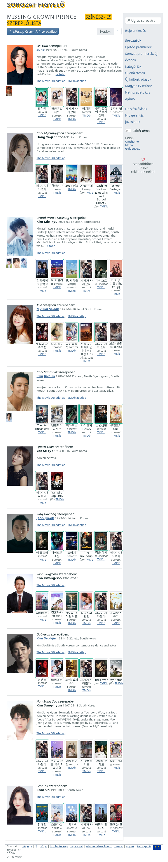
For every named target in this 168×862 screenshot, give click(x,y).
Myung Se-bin (48, 309)
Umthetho (132, 141)
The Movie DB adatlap (51, 81)
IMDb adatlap (77, 81)
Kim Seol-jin (46, 638)
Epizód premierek (138, 47)
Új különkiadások (138, 79)
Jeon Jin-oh (45, 518)
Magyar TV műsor (138, 86)
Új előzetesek (135, 73)
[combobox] (143, 20)
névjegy (27, 846)
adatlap (35, 31)
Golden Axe (132, 148)
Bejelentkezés (135, 30)
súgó (43, 846)
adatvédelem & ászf (99, 846)
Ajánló (130, 99)
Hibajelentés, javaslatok (135, 118)
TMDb (42, 115)
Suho (41, 49)
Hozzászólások (136, 109)
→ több (60, 74)
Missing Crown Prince (42, 16)
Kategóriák (133, 66)
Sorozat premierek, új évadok (141, 56)
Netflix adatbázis (137, 92)
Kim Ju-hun (46, 376)
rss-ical (118, 846)
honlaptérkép (59, 846)
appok (130, 846)
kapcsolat (76, 846)
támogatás (144, 846)
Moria (129, 145)
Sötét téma (141, 131)
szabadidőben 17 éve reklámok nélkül (143, 167)
